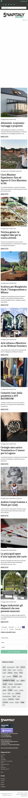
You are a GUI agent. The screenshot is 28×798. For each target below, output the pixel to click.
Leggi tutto (4, 136)
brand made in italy (10, 667)
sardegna (21, 690)
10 (18, 627)
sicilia (9, 693)
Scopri (3, 78)
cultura (9, 670)
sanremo (15, 690)
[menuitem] (14, 754)
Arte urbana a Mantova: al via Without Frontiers (14, 344)
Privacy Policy (20, 792)
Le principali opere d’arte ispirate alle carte (14, 555)
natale (9, 687)
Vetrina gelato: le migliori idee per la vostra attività (11, 235)
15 (7, 629)
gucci (4, 676)
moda (5, 684)
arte (4, 667)
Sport (2, 772)
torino (19, 696)
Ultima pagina (18, 629)
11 (20, 627)
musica (10, 684)
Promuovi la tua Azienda (6, 761)
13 (2, 629)
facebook (3, 778)
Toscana (4, 699)
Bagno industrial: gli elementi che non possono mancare (12, 608)
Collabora (3, 759)
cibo (17, 667)
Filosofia (3, 754)
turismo (5, 702)
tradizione (11, 699)
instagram (3, 786)
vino (3, 704)
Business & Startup (5, 769)
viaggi (22, 702)
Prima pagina (4, 627)
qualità (4, 690)
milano (23, 680)
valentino (11, 702)
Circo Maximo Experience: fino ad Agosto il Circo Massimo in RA (14, 179)
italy (20, 676)
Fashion (10, 673)
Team (2, 756)
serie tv (4, 693)
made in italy (9, 680)
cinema (22, 667)
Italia (15, 676)
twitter (2, 782)
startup (18, 693)
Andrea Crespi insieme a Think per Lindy (14, 503)
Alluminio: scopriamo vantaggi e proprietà (12, 124)
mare (18, 680)
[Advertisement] (14, 32)
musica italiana (18, 684)
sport (13, 693)
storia (14, 696)
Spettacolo (3, 767)
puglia (19, 687)
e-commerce (20, 670)
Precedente (11, 627)
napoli (4, 687)
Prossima (11, 629)
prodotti (14, 687)
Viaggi (2, 762)
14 (4, 629)
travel (17, 699)
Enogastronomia (5, 764)
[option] (14, 61)
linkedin (2, 784)
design (14, 670)
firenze (15, 672)
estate (4, 672)
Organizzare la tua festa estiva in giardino (12, 70)
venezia (17, 702)
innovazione (9, 676)
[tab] (14, 756)
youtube (3, 780)
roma (10, 690)
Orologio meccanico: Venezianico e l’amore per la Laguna (13, 450)
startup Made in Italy (7, 696)
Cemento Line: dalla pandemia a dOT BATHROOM (11, 396)
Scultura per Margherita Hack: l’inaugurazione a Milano (14, 289)
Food (20, 673)
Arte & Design (4, 770)
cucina (4, 670)
